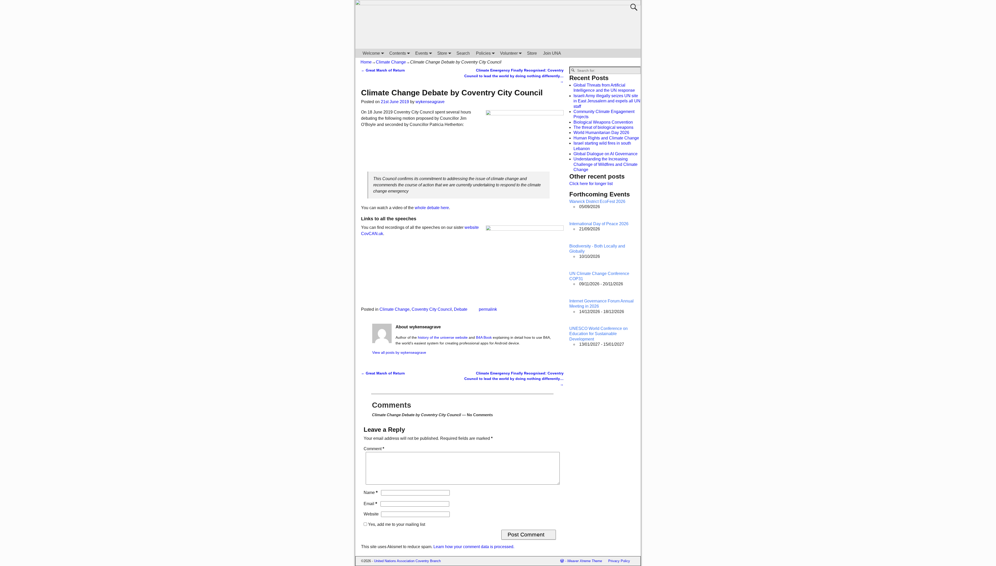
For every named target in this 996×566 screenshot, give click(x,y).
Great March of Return (383, 70)
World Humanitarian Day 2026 (601, 132)
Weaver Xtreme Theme (584, 561)
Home (366, 62)
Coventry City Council (432, 309)
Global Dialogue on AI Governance (605, 154)
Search (463, 53)
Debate (460, 309)
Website (371, 514)
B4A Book (484, 337)
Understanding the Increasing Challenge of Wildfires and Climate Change (605, 164)
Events (421, 53)
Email (370, 503)
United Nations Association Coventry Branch (407, 561)
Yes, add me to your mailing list (396, 524)
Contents (397, 53)
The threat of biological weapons (603, 127)
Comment (374, 449)
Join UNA (552, 53)
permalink (488, 309)
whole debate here (432, 208)
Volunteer (509, 53)
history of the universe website (443, 337)
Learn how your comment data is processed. (473, 546)
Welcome (371, 53)
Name (371, 492)
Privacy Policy (619, 561)
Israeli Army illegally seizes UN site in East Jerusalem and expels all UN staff (606, 101)
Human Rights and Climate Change (606, 138)
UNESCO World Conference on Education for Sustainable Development (598, 333)
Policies (483, 53)
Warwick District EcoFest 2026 (597, 201)
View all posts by (399, 352)
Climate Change (391, 62)
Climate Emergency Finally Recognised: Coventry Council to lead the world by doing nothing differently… (514, 75)
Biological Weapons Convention (603, 122)
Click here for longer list (591, 183)
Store (442, 53)
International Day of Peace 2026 (598, 224)
